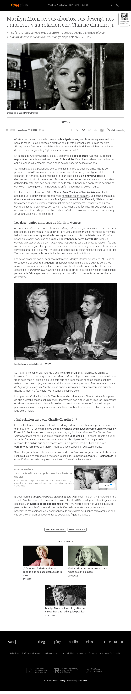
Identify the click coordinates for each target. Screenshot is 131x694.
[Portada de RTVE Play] (20, 5)
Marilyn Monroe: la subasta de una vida (33, 37)
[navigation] (68, 4)
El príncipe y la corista (30, 387)
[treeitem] (57, 5)
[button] (8, 5)
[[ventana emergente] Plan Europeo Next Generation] (37, 673)
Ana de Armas (39, 146)
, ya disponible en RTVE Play (74, 37)
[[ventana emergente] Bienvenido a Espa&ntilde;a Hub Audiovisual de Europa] (94, 673)
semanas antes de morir (75, 195)
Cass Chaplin (73, 459)
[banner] (23, 5)
